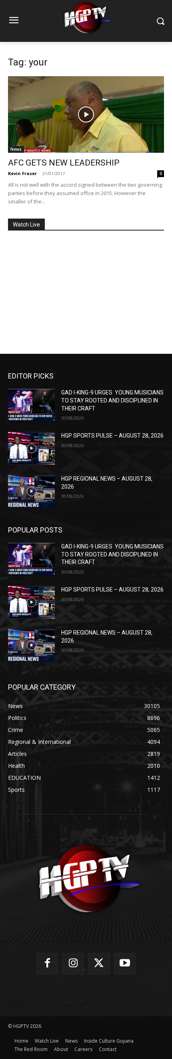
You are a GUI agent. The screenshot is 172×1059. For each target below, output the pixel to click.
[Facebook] (47, 964)
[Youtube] (125, 964)
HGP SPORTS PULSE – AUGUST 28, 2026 (112, 435)
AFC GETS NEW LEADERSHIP (64, 163)
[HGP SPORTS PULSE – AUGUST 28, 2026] (31, 448)
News (16, 149)
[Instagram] (73, 964)
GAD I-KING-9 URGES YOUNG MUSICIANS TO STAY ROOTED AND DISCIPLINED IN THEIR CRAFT (112, 400)
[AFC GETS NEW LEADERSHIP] (86, 114)
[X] (99, 964)
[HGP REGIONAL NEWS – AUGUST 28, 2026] (31, 491)
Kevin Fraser (22, 173)
